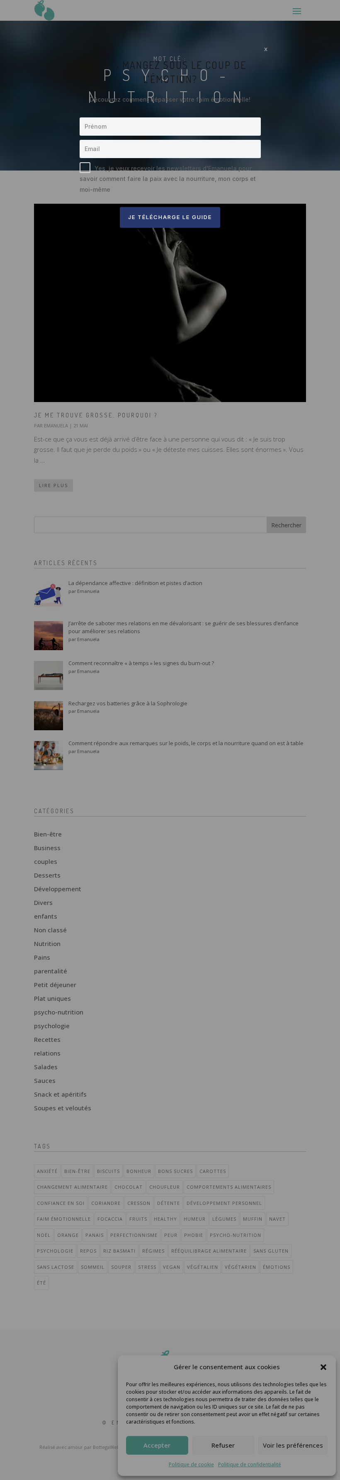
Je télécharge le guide (170, 217)
